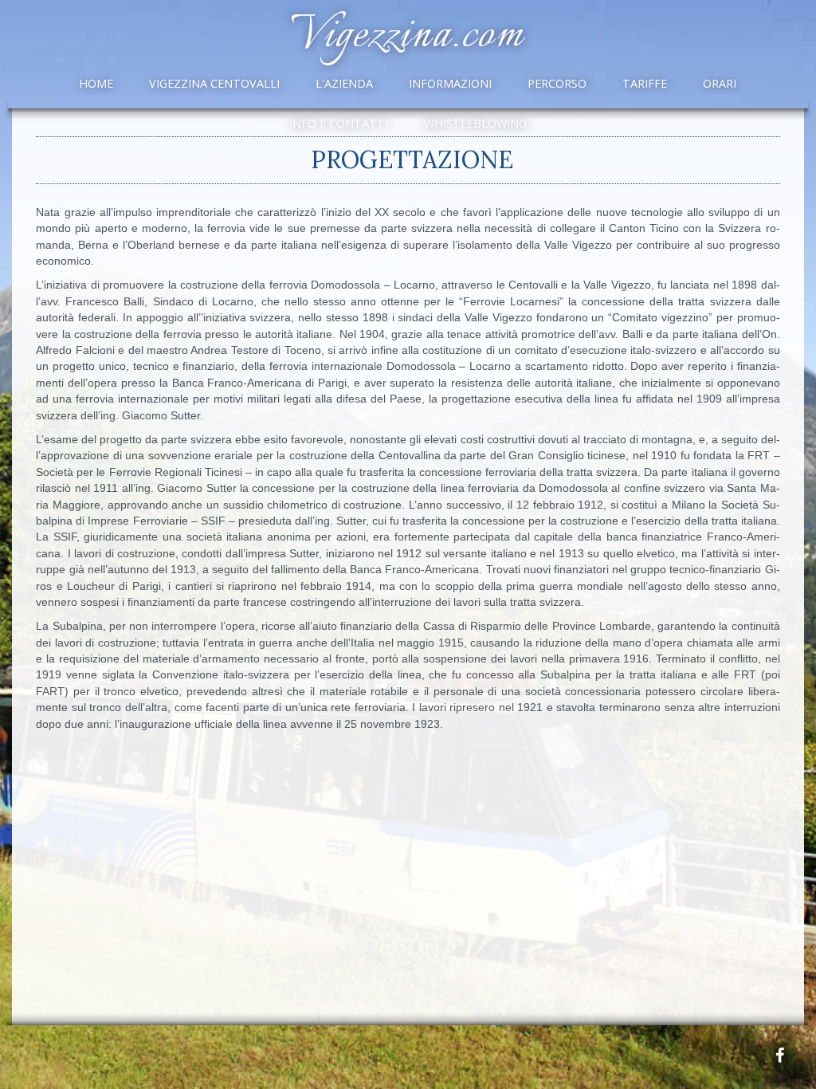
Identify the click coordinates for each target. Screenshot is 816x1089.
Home (96, 83)
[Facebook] (779, 1055)
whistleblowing (475, 123)
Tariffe (644, 83)
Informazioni (450, 83)
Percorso (557, 83)
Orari (719, 83)
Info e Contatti (338, 123)
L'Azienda (344, 83)
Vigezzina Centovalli (214, 83)
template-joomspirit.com (810, 989)
